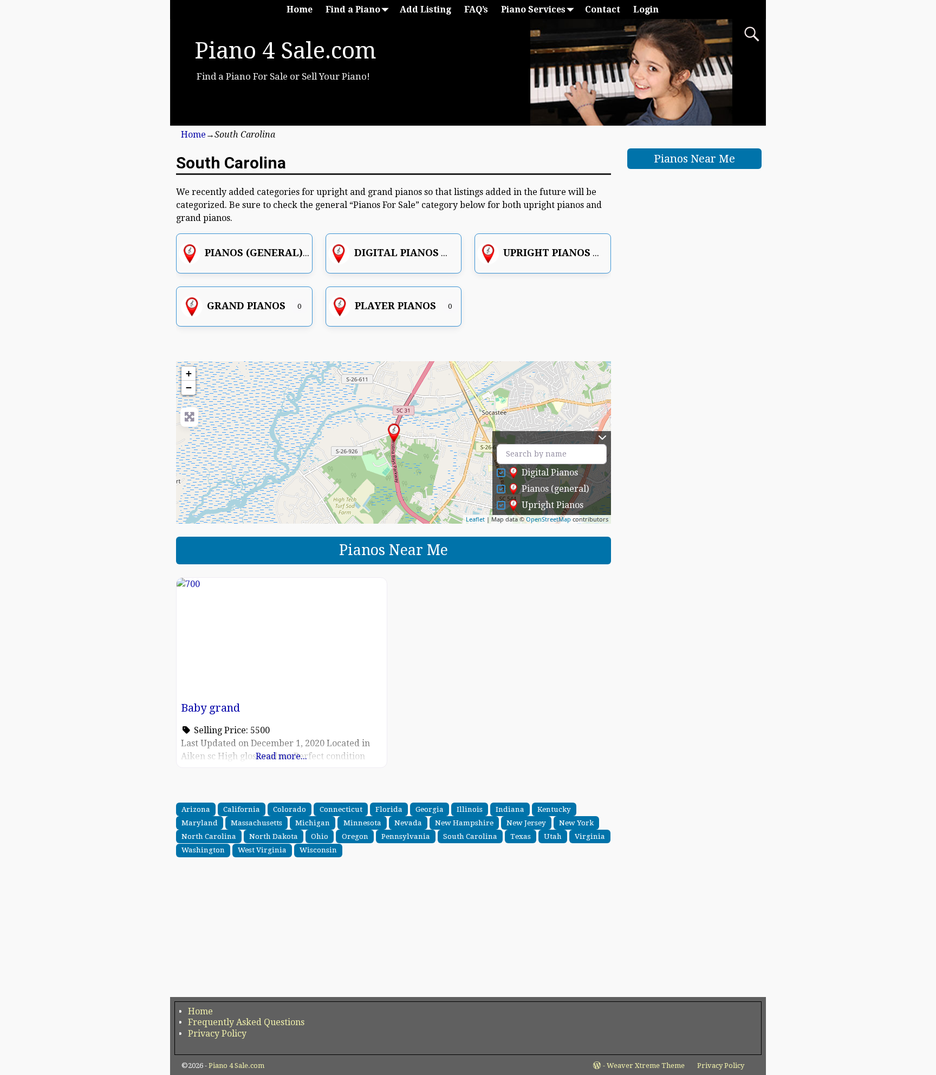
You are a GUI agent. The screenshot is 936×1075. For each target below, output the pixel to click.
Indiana (510, 809)
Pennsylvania (405, 836)
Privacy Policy (217, 1033)
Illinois (470, 809)
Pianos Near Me (393, 550)
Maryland (199, 822)
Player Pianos (395, 305)
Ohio (319, 836)
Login (646, 9)
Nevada (408, 822)
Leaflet (475, 519)
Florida (388, 809)
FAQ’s (476, 9)
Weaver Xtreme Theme (646, 1065)
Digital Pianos (396, 252)
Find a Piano (353, 9)
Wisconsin (318, 849)
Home (300, 9)
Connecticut (341, 809)
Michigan (312, 822)
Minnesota (362, 822)
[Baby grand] (394, 433)
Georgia (429, 809)
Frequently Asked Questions (246, 1022)
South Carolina (470, 836)
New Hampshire (464, 822)
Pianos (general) (254, 252)
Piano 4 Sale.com (285, 50)
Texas (520, 836)
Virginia (590, 836)
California (241, 809)
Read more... (281, 756)
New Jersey (526, 822)
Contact (602, 9)
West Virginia (262, 849)
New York (576, 822)
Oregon (355, 836)
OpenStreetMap (548, 519)
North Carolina (208, 836)
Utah (553, 836)
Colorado (289, 809)
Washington (203, 849)
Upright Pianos (546, 252)
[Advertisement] (393, 929)
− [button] (189, 387)
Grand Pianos (246, 305)
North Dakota (273, 836)
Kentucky (554, 809)
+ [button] (189, 373)
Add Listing (425, 9)
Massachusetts (256, 822)
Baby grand (210, 707)
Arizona (195, 809)
